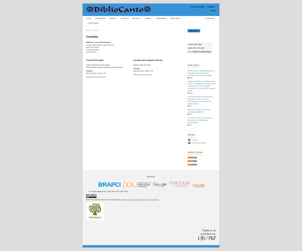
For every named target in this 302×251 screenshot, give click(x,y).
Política (136, 18)
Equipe (112, 18)
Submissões (161, 18)
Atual (89, 18)
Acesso (213, 10)
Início (88, 30)
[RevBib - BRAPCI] (109, 187)
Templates (175, 18)
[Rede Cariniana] (95, 219)
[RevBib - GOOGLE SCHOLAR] (171, 187)
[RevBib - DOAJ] (137, 187)
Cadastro (211, 7)
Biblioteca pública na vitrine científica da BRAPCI (199, 110)
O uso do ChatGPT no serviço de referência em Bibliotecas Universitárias (200, 120)
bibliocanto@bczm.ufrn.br (95, 77)
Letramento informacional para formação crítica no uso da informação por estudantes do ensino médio (200, 100)
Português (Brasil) (199, 143)
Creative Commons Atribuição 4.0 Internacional (140, 199)
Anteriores (100, 18)
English (195, 140)
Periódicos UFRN (198, 7)
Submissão (194, 31)
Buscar (210, 18)
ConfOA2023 (93, 23)
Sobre (148, 18)
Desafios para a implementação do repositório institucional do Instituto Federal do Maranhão (201, 73)
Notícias (125, 18)
